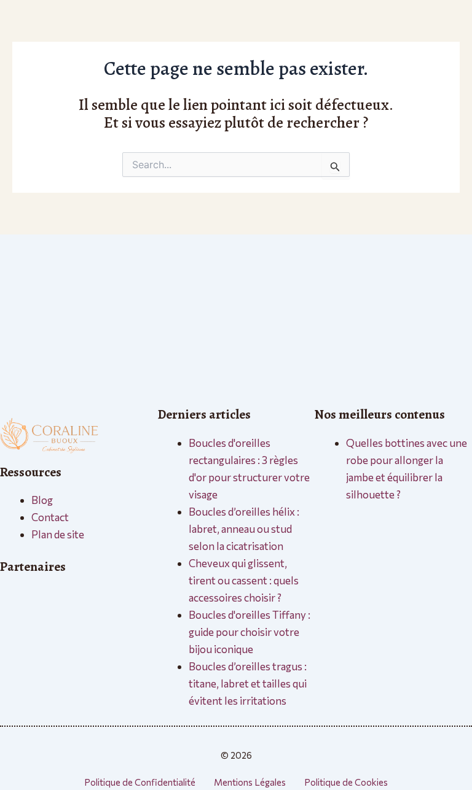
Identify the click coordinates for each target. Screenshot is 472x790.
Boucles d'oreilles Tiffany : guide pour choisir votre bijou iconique (249, 632)
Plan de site (57, 534)
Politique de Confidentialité (139, 782)
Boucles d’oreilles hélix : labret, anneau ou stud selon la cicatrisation (244, 528)
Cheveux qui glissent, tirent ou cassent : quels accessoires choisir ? (244, 580)
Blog (42, 500)
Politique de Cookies (346, 782)
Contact (50, 517)
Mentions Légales (250, 782)
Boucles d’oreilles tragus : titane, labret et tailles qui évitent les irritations (248, 683)
